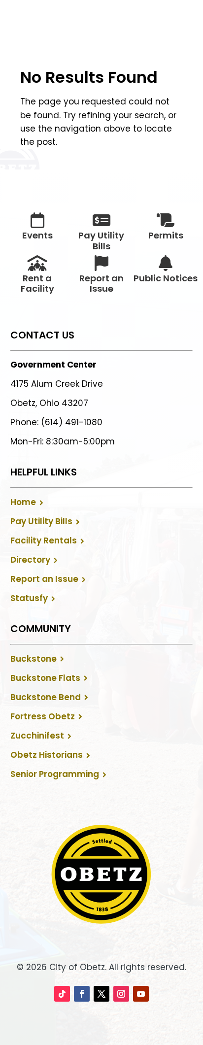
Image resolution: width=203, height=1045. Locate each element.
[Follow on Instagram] (121, 994)
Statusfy (29, 598)
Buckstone (33, 659)
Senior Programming (54, 774)
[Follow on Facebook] (82, 994)
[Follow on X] (101, 994)
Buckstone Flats (45, 678)
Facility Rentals (43, 540)
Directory (30, 560)
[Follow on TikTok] (62, 994)
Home (23, 502)
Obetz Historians (46, 755)
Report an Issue (44, 579)
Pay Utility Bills (41, 521)
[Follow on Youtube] (141, 994)
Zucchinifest (37, 736)
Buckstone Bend (45, 697)
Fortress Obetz (42, 716)
